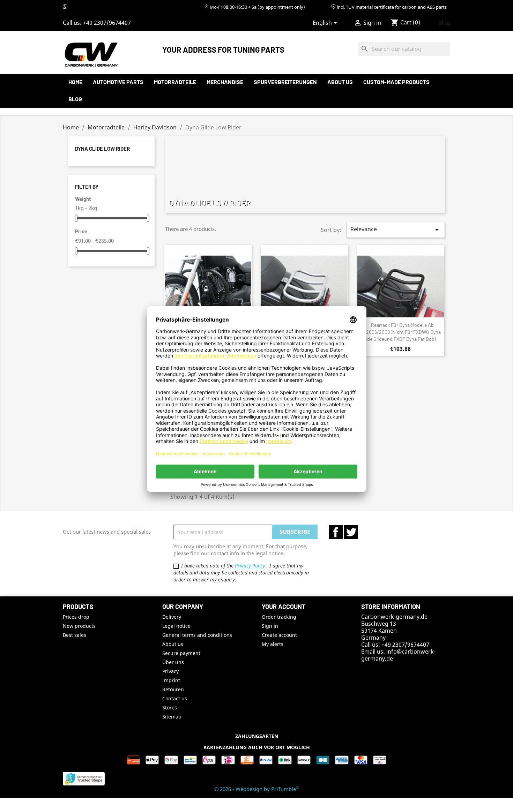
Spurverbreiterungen (285, 81)
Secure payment (181, 653)
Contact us (174, 698)
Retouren (173, 689)
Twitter (351, 532)
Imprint (171, 680)
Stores (169, 707)
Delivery (171, 616)
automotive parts (118, 81)
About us (340, 81)
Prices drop (76, 616)
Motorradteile (175, 81)
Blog (444, 23)
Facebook (336, 532)
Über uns (173, 662)
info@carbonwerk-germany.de (398, 655)
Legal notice (176, 626)
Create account (279, 635)
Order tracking (279, 616)
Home (75, 81)
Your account (284, 606)
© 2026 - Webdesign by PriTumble (256, 788)
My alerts (272, 644)
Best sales (74, 635)
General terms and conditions (197, 635)
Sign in (270, 626)
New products (79, 626)
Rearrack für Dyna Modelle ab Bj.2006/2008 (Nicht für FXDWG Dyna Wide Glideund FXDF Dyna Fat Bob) (400, 332)
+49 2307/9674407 (107, 23)
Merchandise (225, 81)
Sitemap (171, 716)
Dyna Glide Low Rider (102, 148)
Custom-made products (396, 81)
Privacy (170, 671)
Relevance (395, 229)
